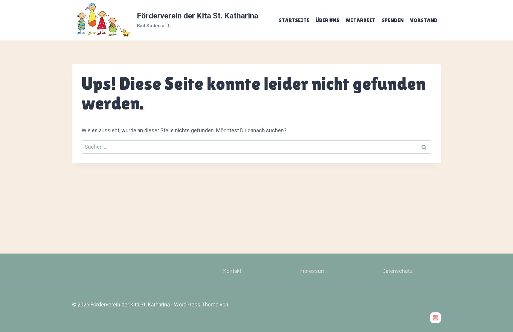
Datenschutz (397, 271)
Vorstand (424, 20)
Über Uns (327, 20)
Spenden (393, 20)
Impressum (312, 271)
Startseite (294, 20)
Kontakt (232, 271)
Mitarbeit (360, 20)
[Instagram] (435, 317)
